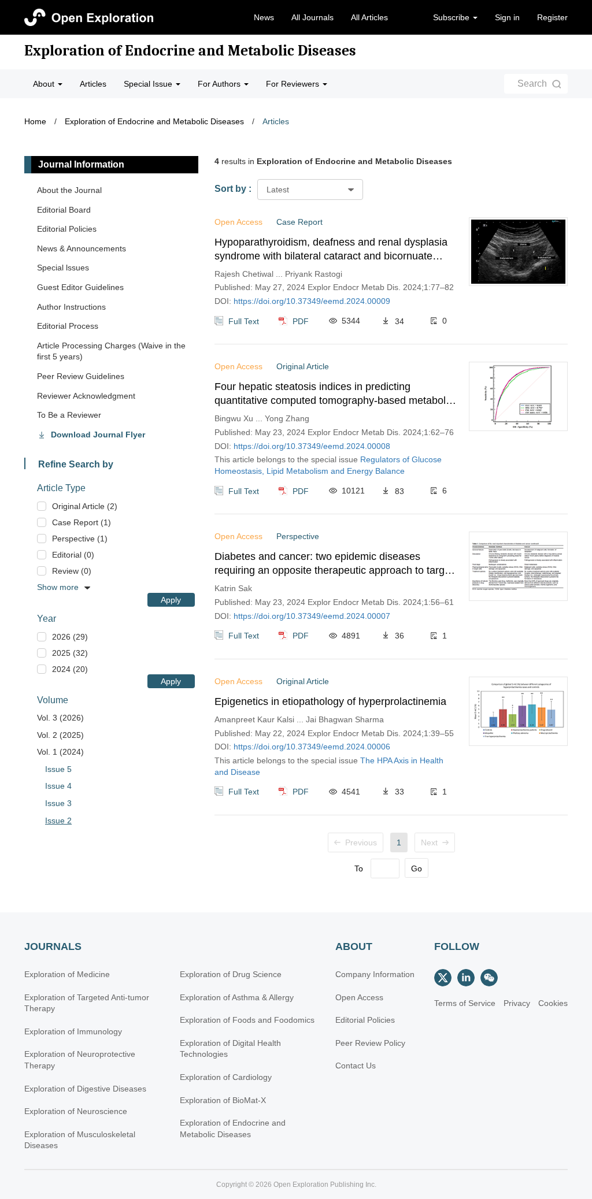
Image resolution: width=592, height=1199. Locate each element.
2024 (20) (70, 669)
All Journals (312, 17)
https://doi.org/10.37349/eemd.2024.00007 (312, 616)
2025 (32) (70, 653)
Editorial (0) (73, 554)
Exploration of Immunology (73, 1031)
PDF (301, 320)
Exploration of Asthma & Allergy (237, 997)
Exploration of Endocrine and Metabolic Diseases (190, 51)
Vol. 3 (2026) (60, 717)
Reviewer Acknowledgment (86, 395)
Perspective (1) (80, 538)
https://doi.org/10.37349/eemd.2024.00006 (312, 746)
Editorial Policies (67, 228)
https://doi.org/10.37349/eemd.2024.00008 (312, 446)
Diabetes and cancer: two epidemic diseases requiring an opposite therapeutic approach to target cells (333, 564)
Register (552, 17)
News (264, 17)
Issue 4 (58, 785)
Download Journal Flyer (98, 434)
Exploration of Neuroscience (75, 1111)
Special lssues (63, 267)
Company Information (375, 974)
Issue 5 (58, 769)
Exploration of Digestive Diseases (85, 1088)
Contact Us (355, 1065)
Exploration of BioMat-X (223, 1100)
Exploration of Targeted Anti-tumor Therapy (86, 1003)
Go (416, 868)
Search (532, 83)
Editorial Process (67, 326)
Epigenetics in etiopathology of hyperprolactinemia (330, 701)
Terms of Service (464, 1003)
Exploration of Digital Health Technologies (230, 1048)
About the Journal (69, 190)
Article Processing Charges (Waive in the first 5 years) (111, 351)
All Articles (369, 17)
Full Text (243, 320)
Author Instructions (71, 306)
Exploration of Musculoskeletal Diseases (79, 1140)
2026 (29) (70, 636)
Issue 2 (58, 820)
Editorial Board (64, 209)
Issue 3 (58, 803)
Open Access (359, 997)
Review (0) (71, 571)
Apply (171, 599)
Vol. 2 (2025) (60, 735)
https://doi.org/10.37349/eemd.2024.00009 (312, 301)
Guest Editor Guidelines (80, 287)
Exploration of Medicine (67, 974)
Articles (93, 83)
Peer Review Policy (370, 1043)
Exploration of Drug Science (231, 974)
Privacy (517, 1003)
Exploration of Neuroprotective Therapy (79, 1059)
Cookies (553, 1003)
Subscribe (452, 17)
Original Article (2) (84, 506)
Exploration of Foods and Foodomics (247, 1019)
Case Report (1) (81, 522)
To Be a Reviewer (69, 415)
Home (35, 121)
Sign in (507, 17)
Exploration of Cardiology (226, 1077)
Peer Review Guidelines (80, 376)
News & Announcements (81, 248)
